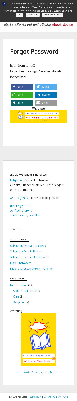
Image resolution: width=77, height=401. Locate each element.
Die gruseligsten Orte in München (31, 268)
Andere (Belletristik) (25, 291)
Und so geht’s (19, 198)
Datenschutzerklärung (56, 396)
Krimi (16, 296)
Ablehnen (32, 14)
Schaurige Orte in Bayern (26, 251)
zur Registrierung (21, 210)
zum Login (16, 206)
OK (19, 14)
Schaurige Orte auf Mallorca (28, 245)
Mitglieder (16, 180)
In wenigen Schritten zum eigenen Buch (38, 372)
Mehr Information (52, 14)
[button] (22, 87)
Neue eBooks (19, 285)
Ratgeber (19, 302)
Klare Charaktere (21, 263)
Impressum (35, 396)
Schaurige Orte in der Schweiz (29, 257)
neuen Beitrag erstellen (25, 215)
